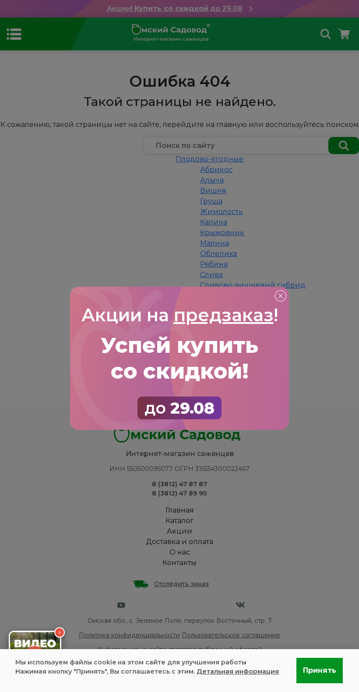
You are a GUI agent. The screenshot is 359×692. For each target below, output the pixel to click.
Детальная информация (238, 671)
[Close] (280, 295)
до (179, 408)
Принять (319, 670)
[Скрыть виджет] (59, 632)
